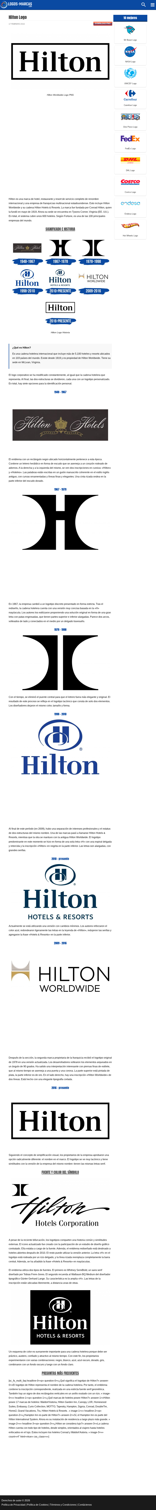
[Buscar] (143, 6)
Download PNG (102, 23)
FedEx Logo (130, 148)
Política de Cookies (37, 1504)
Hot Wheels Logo (130, 236)
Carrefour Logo (130, 105)
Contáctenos (85, 1504)
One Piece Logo (130, 127)
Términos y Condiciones (63, 1504)
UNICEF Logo (130, 83)
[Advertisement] (60, 127)
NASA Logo (130, 61)
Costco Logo (130, 192)
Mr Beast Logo (130, 40)
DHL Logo (130, 170)
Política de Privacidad (13, 1504)
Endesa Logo (130, 214)
